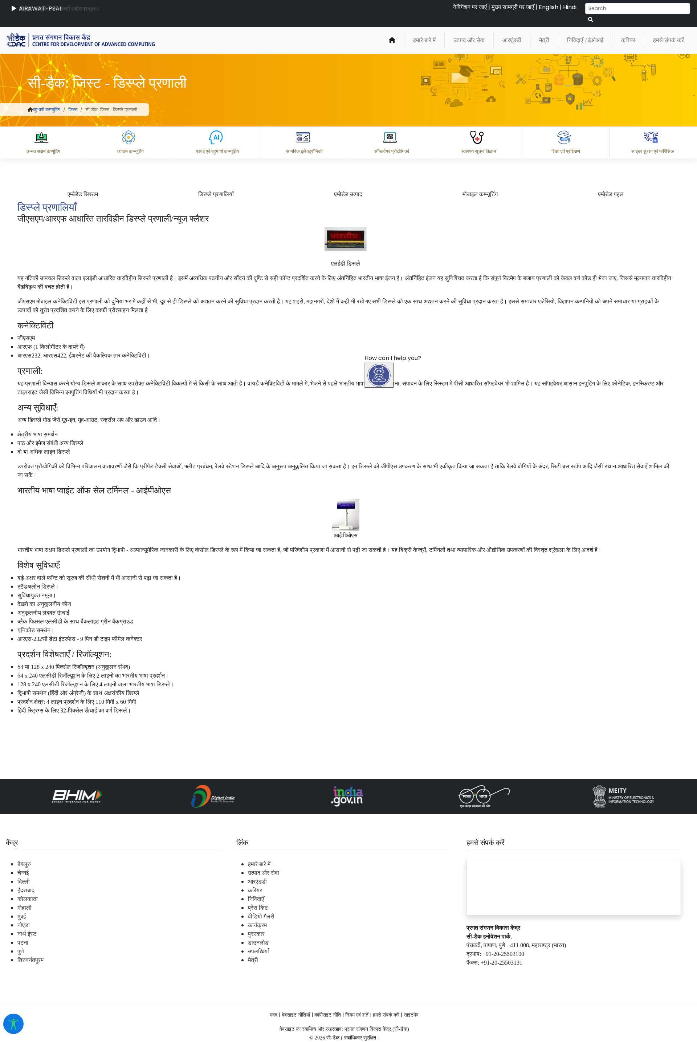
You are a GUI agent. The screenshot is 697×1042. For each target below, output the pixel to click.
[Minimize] (380, 561)
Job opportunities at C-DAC (566, 974)
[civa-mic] (524, 1015)
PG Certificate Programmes (473, 974)
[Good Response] (417, 942)
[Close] (410, 561)
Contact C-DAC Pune (651, 974)
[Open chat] (379, 375)
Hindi (569, 7)
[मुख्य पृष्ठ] (392, 40)
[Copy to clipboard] (388, 942)
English (548, 7)
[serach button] (590, 19)
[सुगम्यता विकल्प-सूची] (13, 1024)
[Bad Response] (446, 942)
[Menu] (380, 531)
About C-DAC (399, 974)
